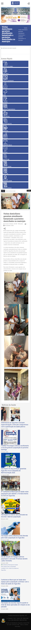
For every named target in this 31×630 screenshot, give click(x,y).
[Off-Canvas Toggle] (28, 3)
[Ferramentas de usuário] (26, 224)
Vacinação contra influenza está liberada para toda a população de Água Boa (14, 537)
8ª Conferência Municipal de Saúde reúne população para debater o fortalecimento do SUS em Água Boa (15, 494)
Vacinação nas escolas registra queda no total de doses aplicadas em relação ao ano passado (15, 605)
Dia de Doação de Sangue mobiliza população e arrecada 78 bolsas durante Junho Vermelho (14, 559)
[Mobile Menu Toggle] (2, 3)
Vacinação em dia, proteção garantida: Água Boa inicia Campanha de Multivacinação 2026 (13, 471)
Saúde (21, 224)
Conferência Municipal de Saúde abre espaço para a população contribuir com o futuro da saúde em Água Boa (15, 582)
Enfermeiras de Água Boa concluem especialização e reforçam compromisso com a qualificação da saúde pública (14, 425)
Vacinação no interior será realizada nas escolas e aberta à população (14, 516)
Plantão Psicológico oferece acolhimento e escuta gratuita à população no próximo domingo (15, 448)
